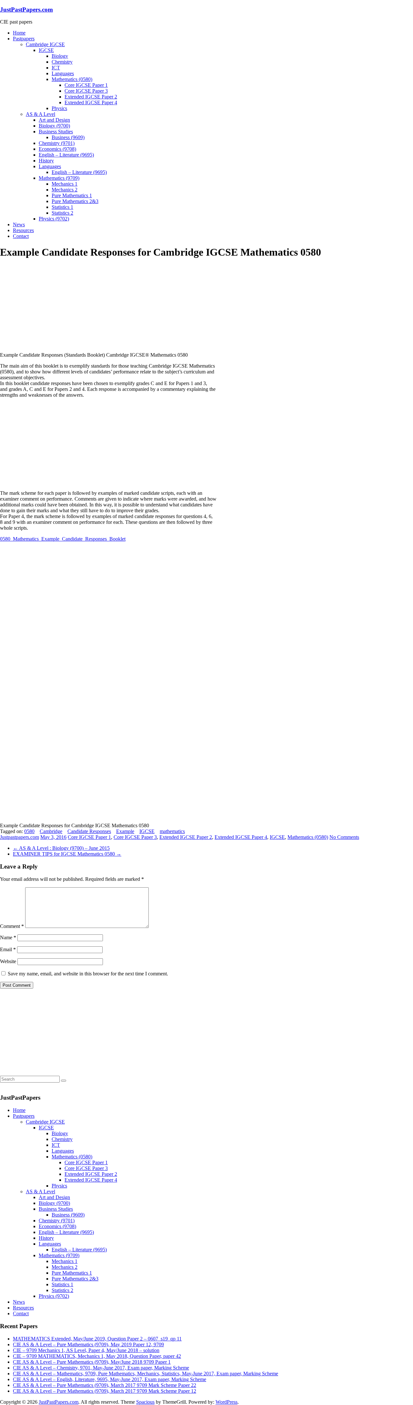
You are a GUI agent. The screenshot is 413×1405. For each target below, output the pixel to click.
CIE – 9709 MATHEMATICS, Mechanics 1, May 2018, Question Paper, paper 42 (97, 1356)
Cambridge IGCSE (45, 44)
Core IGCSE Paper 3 (86, 91)
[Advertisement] (48, 305)
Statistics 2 (62, 213)
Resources (23, 230)
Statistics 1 (62, 207)
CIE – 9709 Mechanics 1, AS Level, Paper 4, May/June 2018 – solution (86, 1350)
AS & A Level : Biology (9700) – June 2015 (61, 848)
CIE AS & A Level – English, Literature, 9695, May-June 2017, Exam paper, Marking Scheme (109, 1379)
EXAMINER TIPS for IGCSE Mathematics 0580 (67, 854)
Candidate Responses (89, 831)
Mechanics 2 (64, 189)
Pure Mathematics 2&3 (75, 201)
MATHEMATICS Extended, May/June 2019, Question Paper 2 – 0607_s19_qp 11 (97, 1338)
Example (125, 831)
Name (8, 937)
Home (19, 33)
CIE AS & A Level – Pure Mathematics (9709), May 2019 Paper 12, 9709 (88, 1344)
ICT (56, 67)
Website (8, 961)
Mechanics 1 (64, 184)
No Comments (344, 837)
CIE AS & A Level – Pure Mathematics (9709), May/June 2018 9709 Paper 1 (92, 1362)
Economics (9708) (57, 149)
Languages (63, 73)
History (46, 160)
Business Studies (56, 131)
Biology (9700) (54, 125)
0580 (29, 831)
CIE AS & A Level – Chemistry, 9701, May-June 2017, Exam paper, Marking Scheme (101, 1367)
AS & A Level (40, 114)
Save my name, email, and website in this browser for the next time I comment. (88, 973)
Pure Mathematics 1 (72, 195)
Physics (59, 108)
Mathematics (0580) (72, 79)
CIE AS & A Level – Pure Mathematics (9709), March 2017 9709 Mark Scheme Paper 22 (104, 1385)
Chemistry (62, 62)
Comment (12, 926)
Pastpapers (24, 38)
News (19, 224)
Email (8, 949)
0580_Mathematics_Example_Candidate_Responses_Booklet (63, 539)
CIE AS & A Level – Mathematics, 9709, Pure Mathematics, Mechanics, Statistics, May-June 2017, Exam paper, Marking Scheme (145, 1373)
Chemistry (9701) (57, 143)
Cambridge (51, 831)
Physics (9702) (54, 218)
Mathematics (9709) (59, 178)
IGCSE (46, 50)
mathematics (172, 831)
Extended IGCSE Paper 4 (91, 102)
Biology (60, 56)
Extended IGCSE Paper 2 (91, 96)
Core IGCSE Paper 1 (86, 85)
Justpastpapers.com (19, 837)
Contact (21, 236)
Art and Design (54, 120)
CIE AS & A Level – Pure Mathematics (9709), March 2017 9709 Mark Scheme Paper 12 (104, 1391)
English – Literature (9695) (66, 155)
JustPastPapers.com (26, 9)
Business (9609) (68, 137)
